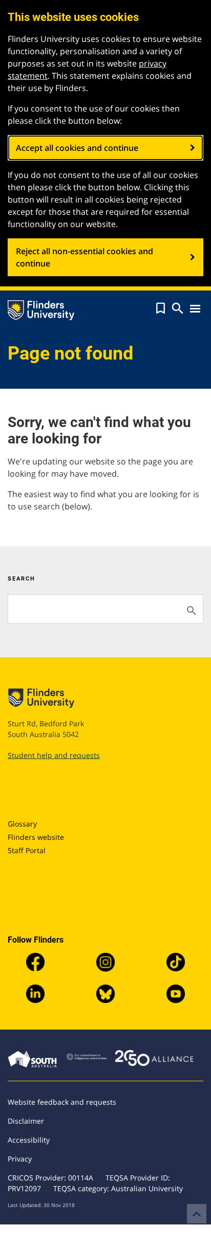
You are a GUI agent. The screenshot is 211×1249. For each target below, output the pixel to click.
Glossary (22, 824)
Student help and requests (54, 755)
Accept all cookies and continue (77, 147)
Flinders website (36, 837)
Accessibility (29, 1140)
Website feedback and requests (62, 1102)
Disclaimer (26, 1121)
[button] (160, 308)
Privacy (20, 1159)
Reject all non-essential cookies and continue (84, 257)
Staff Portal (27, 850)
